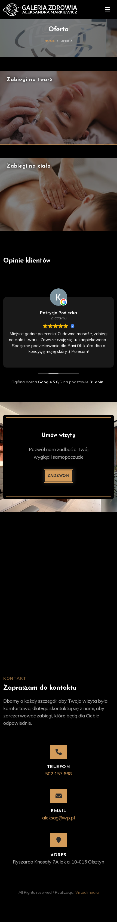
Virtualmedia (87, 892)
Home (50, 41)
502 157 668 (58, 773)
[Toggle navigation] (107, 9)
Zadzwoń (58, 476)
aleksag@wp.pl (58, 818)
